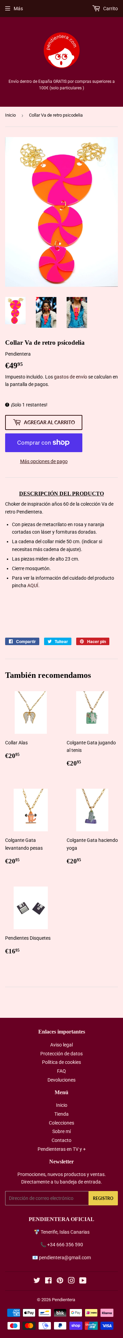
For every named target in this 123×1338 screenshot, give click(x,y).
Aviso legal (61, 1044)
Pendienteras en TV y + (62, 1149)
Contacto (61, 1140)
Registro (103, 1198)
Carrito (110, 8)
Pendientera (63, 1299)
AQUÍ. (33, 585)
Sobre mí (61, 1131)
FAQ (61, 1071)
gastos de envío (70, 377)
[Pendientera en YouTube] (82, 1281)
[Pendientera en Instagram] (71, 1281)
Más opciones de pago (44, 461)
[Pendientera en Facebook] (48, 1281)
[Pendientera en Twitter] (36, 1281)
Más (18, 8)
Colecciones (61, 1123)
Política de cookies (61, 1062)
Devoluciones (61, 1080)
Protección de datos (61, 1053)
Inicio (10, 115)
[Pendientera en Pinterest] (60, 1281)
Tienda (61, 1114)
